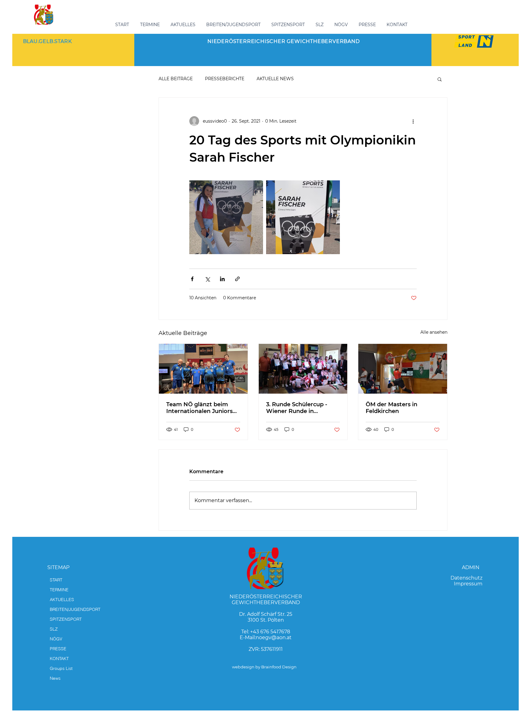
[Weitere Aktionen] (413, 121)
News (55, 678)
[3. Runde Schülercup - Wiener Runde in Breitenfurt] (303, 369)
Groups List (61, 668)
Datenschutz (466, 578)
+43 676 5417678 (270, 632)
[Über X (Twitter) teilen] (207, 279)
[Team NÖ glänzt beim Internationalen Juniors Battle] (203, 369)
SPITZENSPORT (66, 619)
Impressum (468, 584)
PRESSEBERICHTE (224, 78)
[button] (234, 25)
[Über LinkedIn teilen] (222, 279)
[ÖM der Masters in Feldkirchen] (402, 369)
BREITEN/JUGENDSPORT (75, 609)
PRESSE (58, 648)
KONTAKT (59, 658)
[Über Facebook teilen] (192, 279)
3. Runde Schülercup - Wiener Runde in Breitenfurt (296, 408)
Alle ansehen (433, 332)
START (56, 580)
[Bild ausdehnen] (226, 217)
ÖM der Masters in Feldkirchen (391, 408)
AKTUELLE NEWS (275, 78)
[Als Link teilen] (237, 279)
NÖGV (56, 639)
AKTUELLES (62, 599)
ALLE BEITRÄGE (176, 78)
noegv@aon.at (274, 637)
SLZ (54, 629)
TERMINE (59, 589)
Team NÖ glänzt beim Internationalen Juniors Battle (199, 408)
